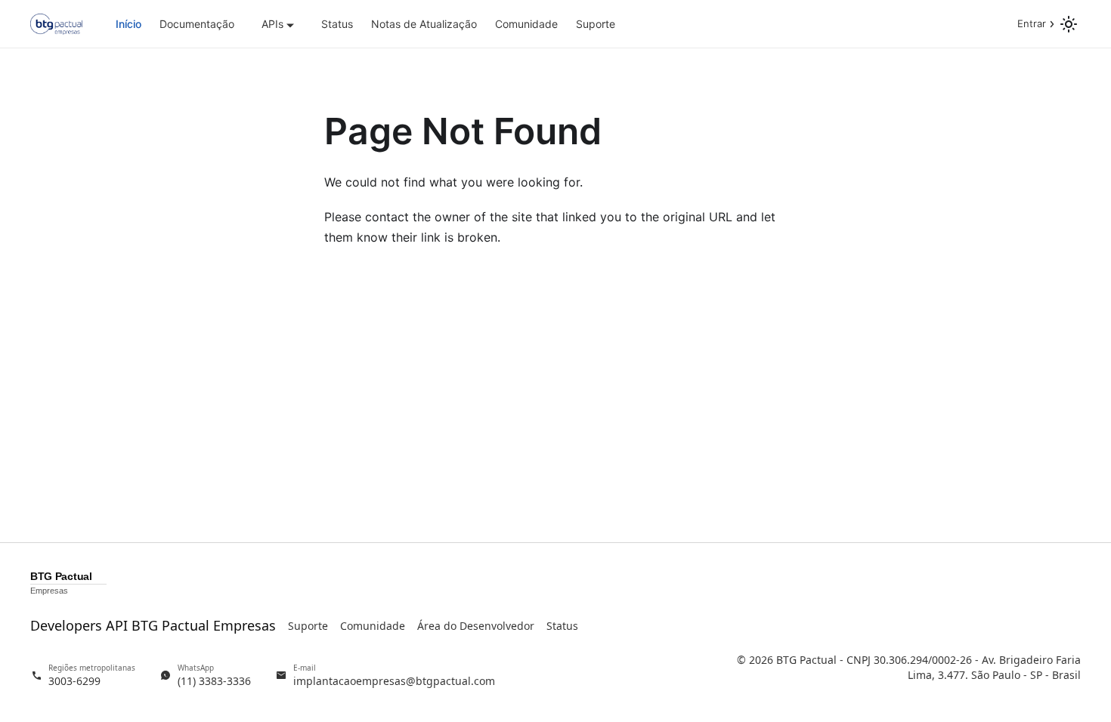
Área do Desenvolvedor (475, 626)
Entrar (1031, 23)
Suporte (595, 23)
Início (128, 23)
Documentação (196, 23)
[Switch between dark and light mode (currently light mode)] (1069, 24)
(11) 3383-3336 (214, 681)
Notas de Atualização (424, 23)
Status (337, 23)
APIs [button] (272, 23)
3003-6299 (74, 681)
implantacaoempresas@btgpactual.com (394, 681)
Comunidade (526, 23)
